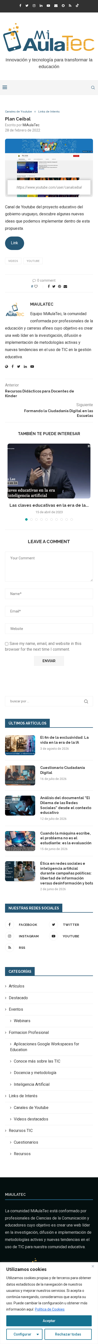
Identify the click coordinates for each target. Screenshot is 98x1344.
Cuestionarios (26, 1142)
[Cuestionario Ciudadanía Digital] (20, 775)
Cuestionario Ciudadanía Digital (62, 770)
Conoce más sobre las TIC (37, 1061)
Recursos (22, 1153)
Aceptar (49, 1321)
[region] (49, 1303)
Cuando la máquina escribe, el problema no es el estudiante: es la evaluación (65, 838)
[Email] (56, 5)
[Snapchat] (63, 5)
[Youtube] (48, 5)
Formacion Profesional (29, 1032)
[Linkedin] (41, 5)
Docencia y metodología (35, 1072)
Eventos (16, 1009)
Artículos (16, 986)
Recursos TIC (21, 1130)
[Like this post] (39, 286)
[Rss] (70, 5)
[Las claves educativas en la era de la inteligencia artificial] (49, 471)
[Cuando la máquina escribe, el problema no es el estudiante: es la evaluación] (20, 841)
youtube (33, 261)
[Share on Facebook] (49, 286)
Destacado (18, 997)
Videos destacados (31, 1119)
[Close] (93, 1266)
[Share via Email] (65, 286)
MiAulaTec (31, 125)
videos (13, 261)
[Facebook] (20, 5)
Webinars (22, 1020)
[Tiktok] (77, 6)
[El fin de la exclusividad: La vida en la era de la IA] (20, 745)
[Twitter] (26, 5)
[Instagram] (34, 5)
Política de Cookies (50, 1309)
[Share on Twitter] (54, 286)
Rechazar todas (68, 1334)
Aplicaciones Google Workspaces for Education (44, 1047)
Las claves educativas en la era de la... (49, 505)
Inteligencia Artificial (32, 1084)
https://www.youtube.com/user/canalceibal (49, 187)
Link (14, 243)
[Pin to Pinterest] (59, 286)
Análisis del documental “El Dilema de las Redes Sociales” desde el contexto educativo (65, 805)
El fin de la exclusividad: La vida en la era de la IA (64, 739)
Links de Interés (49, 111)
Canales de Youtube (18, 111)
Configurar (22, 1334)
